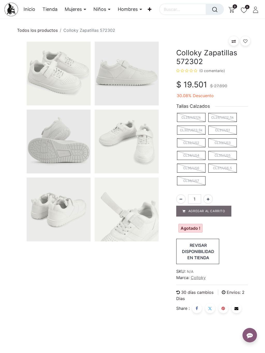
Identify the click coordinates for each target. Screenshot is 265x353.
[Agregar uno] (208, 199)
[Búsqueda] (215, 9)
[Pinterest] (223, 308)
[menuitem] (31, 9)
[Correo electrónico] (236, 308)
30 (197, 292)
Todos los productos (37, 30)
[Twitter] (210, 308)
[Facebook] (197, 308)
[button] (234, 41)
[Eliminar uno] (181, 199)
